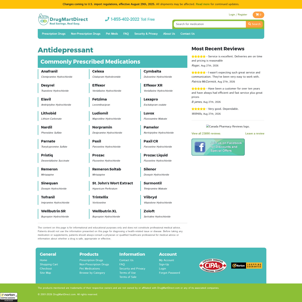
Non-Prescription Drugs (85, 34)
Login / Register (238, 14)
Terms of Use (127, 273)
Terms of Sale (127, 277)
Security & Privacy (146, 34)
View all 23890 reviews (206, 134)
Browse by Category (92, 273)
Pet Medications (90, 269)
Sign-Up (164, 265)
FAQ (126, 34)
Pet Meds (112, 34)
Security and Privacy (132, 269)
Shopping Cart (49, 265)
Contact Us (188, 34)
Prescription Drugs (53, 34)
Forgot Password (169, 273)
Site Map (45, 273)
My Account (166, 260)
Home (43, 260)
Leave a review (254, 134)
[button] (8, 297)
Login (162, 269)
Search (256, 24)
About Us (169, 34)
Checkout (46, 269)
